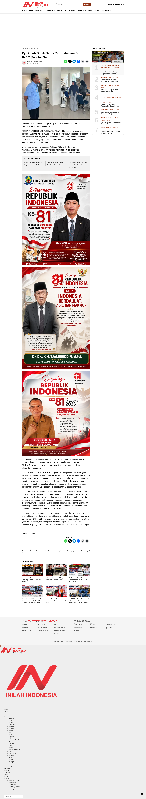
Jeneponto (110, 95)
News (117, 65)
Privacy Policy (60, 628)
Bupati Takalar (106, 117)
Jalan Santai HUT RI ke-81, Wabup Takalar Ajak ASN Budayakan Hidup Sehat (31, 600)
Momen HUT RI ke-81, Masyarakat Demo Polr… (110, 105)
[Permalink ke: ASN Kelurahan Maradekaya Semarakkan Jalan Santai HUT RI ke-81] (79, 570)
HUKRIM (103, 95)
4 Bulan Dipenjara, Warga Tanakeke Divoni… (110, 90)
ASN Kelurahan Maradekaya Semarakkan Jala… (111, 123)
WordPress (111, 624)
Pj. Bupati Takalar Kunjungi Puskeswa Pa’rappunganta (74, 550)
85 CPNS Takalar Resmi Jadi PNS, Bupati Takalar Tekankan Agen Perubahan (79, 600)
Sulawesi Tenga (106, 67)
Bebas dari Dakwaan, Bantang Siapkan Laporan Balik (31, 579)
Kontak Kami (43, 631)
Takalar (104, 77)
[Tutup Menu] (0, 646)
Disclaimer (42, 628)
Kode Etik (42, 624)
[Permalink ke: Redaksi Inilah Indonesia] (24, 62)
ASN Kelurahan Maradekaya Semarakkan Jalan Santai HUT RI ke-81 (78, 165)
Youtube (94, 627)
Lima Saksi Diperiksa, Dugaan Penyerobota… (109, 72)
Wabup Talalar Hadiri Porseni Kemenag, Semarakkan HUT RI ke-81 (56, 600)
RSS (77, 631)
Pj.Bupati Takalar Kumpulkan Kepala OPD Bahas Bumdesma (36, 551)
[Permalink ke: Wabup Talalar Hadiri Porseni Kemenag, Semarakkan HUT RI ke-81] (56, 591)
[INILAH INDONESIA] (36, 4)
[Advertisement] (73, 29)
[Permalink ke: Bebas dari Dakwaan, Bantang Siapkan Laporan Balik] (32, 570)
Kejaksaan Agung (108, 97)
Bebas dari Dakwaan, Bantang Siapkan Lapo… (110, 80)
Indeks (24, 624)
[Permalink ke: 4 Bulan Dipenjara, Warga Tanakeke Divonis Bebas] (56, 570)
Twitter (94, 624)
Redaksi (25, 628)
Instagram (79, 627)
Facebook (79, 624)
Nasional (111, 65)
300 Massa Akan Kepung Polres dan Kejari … (110, 113)
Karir (56, 624)
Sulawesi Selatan (112, 100)
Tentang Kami (27, 631)
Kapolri (103, 65)
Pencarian (87, 4)
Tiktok (110, 627)
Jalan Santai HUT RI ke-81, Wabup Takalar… (110, 132)
